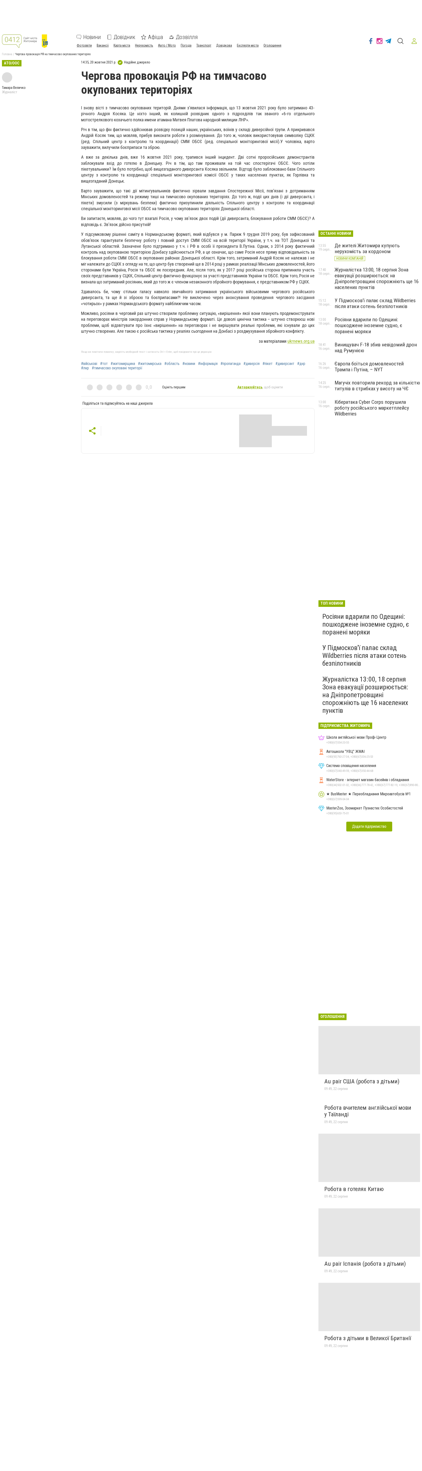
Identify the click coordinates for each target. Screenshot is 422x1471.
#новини (188, 364)
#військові (89, 364)
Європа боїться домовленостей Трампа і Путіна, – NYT (369, 367)
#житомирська (149, 364)
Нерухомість (144, 45)
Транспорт (203, 45)
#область (171, 364)
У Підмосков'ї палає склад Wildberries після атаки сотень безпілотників (375, 303)
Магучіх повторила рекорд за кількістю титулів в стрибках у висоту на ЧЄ (377, 386)
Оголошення (272, 45)
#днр (301, 364)
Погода (186, 45)
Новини (92, 37)
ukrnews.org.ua (301, 341)
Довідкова (224, 45)
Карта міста (122, 45)
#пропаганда (231, 364)
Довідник (124, 37)
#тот (104, 364)
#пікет (268, 364)
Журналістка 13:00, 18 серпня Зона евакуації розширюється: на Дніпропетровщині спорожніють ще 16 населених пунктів (377, 278)
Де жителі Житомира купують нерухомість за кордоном (367, 248)
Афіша (155, 37)
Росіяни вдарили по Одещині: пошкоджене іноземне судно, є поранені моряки (368, 325)
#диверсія (251, 364)
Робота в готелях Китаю (354, 1189)
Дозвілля (187, 37)
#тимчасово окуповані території (117, 368)
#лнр (85, 368)
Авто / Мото (167, 45)
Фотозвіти (84, 45)
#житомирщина (123, 364)
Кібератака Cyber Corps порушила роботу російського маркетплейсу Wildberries (372, 408)
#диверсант (284, 364)
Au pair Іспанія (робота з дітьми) (365, 1263)
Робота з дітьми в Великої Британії (367, 1338)
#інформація (208, 364)
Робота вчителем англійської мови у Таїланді (367, 1111)
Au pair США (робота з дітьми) (362, 1081)
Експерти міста (248, 45)
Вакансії (103, 45)
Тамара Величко (14, 87)
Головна (7, 54)
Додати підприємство (369, 826)
